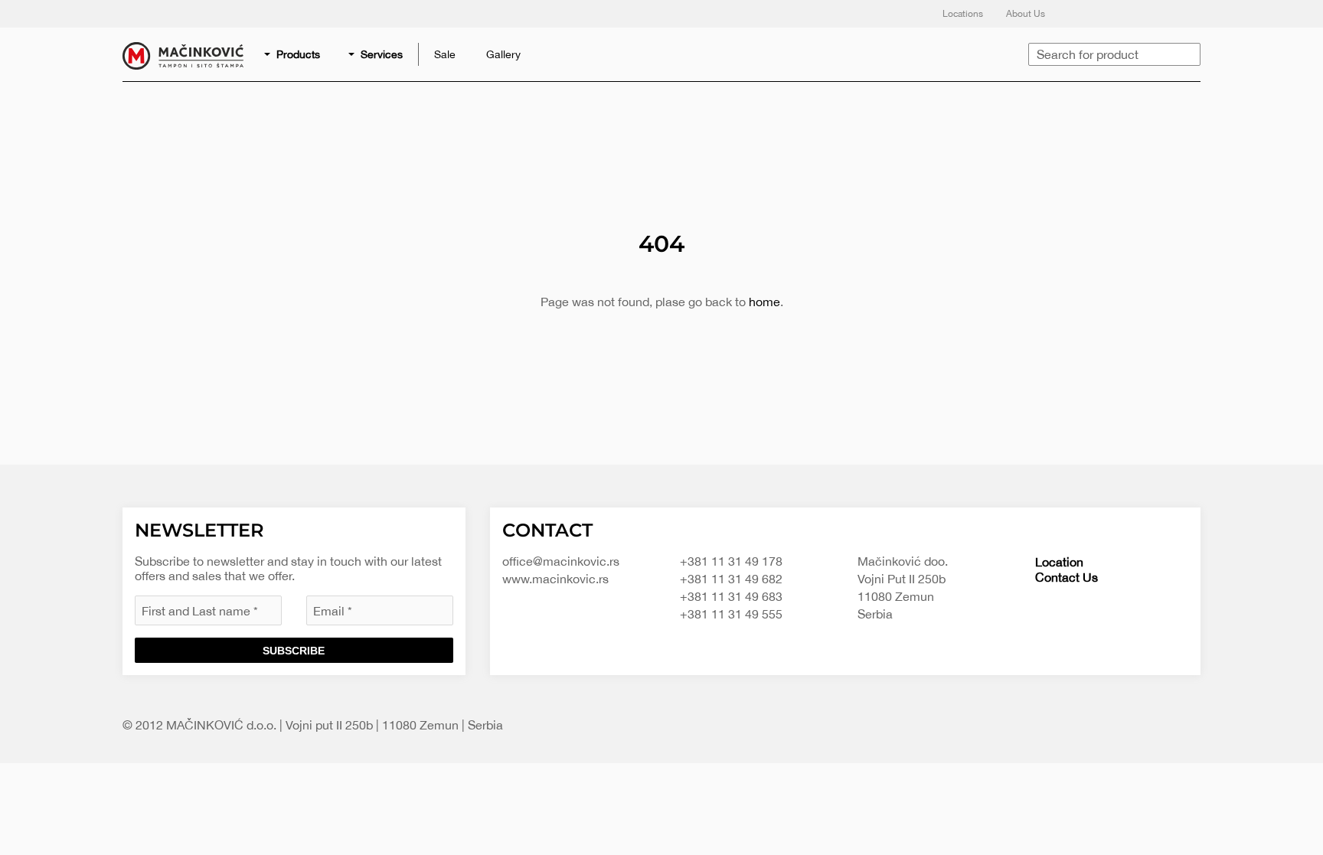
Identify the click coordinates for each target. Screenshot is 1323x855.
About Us (1025, 13)
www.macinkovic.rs (555, 579)
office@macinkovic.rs (560, 561)
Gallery (503, 54)
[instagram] (1144, 13)
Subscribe (294, 651)
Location (1059, 562)
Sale (445, 54)
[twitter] (1113, 13)
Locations (962, 13)
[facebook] (1082, 13)
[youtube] (1174, 13)
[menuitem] (293, 54)
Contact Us (1066, 577)
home (764, 301)
